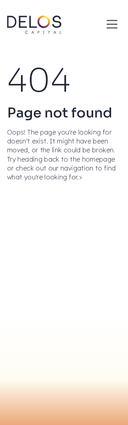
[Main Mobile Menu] (112, 24)
